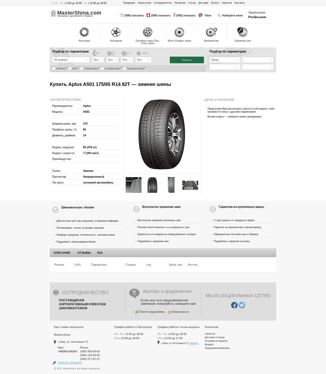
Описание (62, 252)
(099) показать (161, 15)
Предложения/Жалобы (217, 348)
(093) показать (186, 15)
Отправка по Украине (216, 341)
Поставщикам (71, 300)
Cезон (145, 53)
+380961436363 (67, 351)
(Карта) (193, 343)
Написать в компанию (70, 362)
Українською (256, 12)
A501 (86, 111)
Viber (208, 15)
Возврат (209, 344)
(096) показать (135, 15)
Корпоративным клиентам (82, 304)
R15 (99, 252)
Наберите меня (232, 15)
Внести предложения (152, 312)
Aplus (87, 105)
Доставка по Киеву (215, 337)
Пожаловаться (180, 312)
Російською (257, 17)
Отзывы (84, 252)
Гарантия (210, 333)
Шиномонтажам (73, 308)
